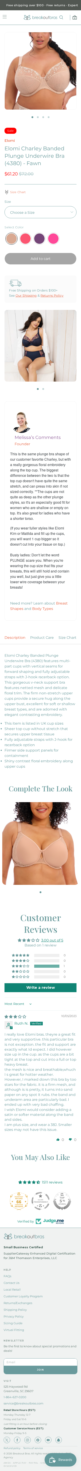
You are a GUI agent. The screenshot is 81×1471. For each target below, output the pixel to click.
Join (40, 1369)
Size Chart (67, 637)
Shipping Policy (15, 1309)
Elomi (9, 140)
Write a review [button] (40, 987)
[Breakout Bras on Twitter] (7, 1440)
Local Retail (12, 1289)
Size (7, 201)
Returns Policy (51, 296)
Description (14, 637)
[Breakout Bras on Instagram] (27, 1440)
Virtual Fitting (14, 1330)
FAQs (7, 1276)
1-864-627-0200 (15, 1397)
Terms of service (33, 1448)
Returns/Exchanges (18, 1303)
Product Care (42, 637)
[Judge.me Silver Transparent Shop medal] (41, 1201)
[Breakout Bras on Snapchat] (58, 1440)
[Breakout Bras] (40, 17)
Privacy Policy (14, 1316)
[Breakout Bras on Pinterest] (38, 1440)
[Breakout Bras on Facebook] (17, 1440)
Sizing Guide (13, 1323)
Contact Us (11, 1283)
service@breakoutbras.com (23, 1403)
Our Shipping (26, 296)
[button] (21, 966)
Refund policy (12, 1448)
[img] (15, 1017)
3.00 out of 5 (52, 940)
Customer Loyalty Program (23, 1296)
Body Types (42, 609)
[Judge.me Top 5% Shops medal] (62, 1201)
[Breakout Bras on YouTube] (48, 1440)
